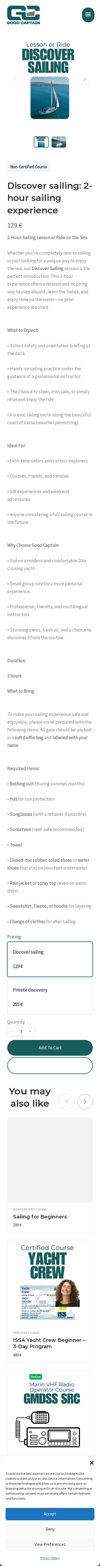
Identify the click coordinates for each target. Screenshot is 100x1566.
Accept (50, 1513)
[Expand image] (85, 33)
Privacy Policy (50, 1558)
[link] (85, 1101)
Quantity (16, 1022)
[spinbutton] (21, 1031)
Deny (50, 1529)
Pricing (14, 937)
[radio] (50, 959)
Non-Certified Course (28, 166)
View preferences (50, 1544)
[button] (91, 1463)
